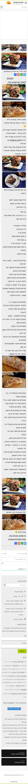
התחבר (3, 553)
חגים (25, 666)
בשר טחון (7, 661)
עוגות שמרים (13, 682)
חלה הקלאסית (15, 140)
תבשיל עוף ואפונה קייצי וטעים (16, 743)
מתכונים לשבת (18, 672)
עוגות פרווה (24, 682)
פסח (17, 685)
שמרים (5, 694)
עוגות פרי (19, 682)
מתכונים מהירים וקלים (18, 676)
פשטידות (7, 686)
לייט (21, 669)
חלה (12, 608)
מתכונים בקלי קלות (12, 601)
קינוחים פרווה (8, 604)
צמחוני (24, 689)
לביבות (25, 669)
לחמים (17, 612)
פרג (15, 685)
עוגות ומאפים (18, 604)
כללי (21, 601)
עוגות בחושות (13, 679)
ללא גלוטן (17, 669)
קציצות (6, 689)
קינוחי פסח (11, 689)
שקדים (25, 697)
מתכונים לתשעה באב (7, 672)
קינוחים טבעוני (17, 689)
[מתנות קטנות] (9, 3)
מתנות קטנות (18, 2)
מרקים (8, 669)
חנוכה (19, 665)
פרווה (12, 612)
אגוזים (25, 661)
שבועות (14, 693)
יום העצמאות (8, 666)
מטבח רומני (12, 669)
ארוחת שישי (19, 608)
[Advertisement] (14, 25)
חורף (23, 665)
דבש (4, 661)
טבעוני (8, 608)
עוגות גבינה (6, 679)
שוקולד (9, 693)
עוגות (18, 679)
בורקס (10, 661)
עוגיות (7, 682)
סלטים (22, 679)
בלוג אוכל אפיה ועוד (17, 4)
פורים (22, 686)
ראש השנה (22, 693)
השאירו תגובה (18, 619)
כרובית (3, 665)
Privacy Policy (14, 781)
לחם (21, 612)
